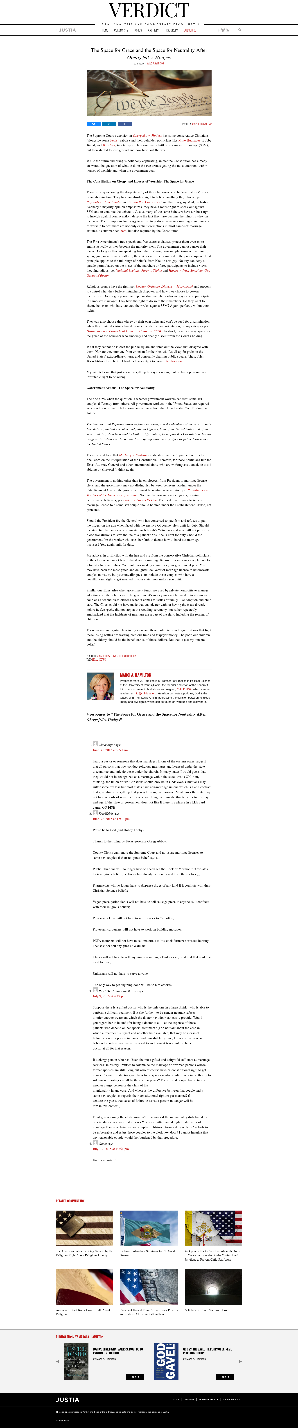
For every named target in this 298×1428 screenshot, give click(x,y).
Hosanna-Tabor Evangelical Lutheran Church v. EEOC (124, 330)
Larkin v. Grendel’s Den (140, 499)
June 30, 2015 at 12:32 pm (111, 818)
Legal (95, 659)
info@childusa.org (145, 693)
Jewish (114, 140)
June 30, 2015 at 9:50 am (110, 750)
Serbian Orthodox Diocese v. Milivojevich (164, 286)
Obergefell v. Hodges (147, 135)
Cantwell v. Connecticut (145, 201)
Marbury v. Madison (133, 454)
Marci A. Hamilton (155, 63)
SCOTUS (102, 659)
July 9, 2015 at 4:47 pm (109, 996)
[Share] (94, 124)
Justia (67, 30)
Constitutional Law (202, 124)
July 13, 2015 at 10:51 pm (111, 1148)
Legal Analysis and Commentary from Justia (150, 24)
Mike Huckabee (189, 140)
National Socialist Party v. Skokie (139, 270)
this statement (173, 361)
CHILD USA (184, 689)
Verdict (149, 10)
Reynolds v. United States (104, 201)
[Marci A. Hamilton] (100, 686)
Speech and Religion (126, 656)
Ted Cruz (109, 145)
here (123, 230)
